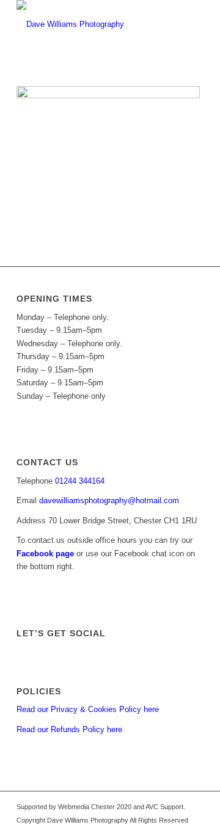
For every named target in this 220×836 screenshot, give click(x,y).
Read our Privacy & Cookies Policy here (87, 709)
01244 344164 (80, 480)
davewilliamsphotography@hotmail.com (109, 500)
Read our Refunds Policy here (69, 729)
